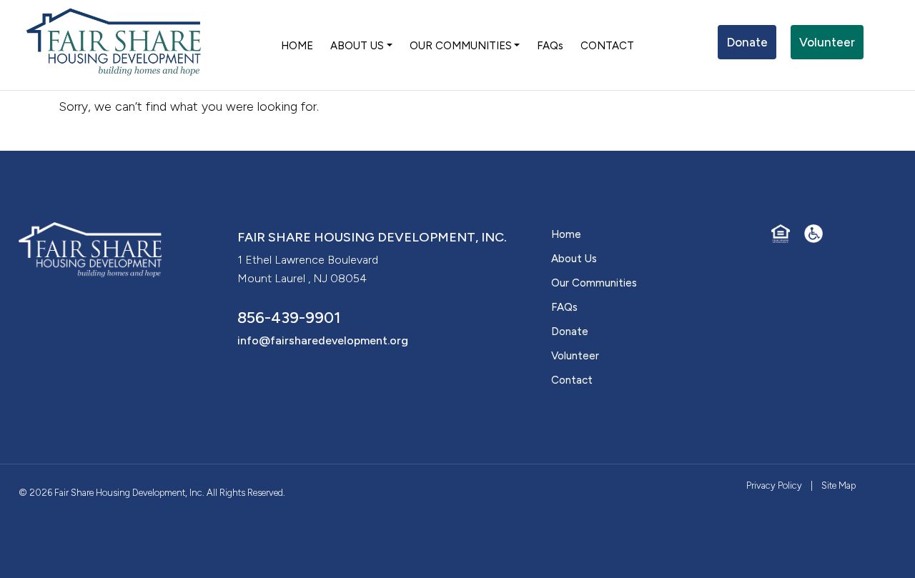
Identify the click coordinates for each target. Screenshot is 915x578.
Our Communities (594, 282)
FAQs (550, 45)
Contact (572, 380)
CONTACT (607, 45)
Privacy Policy (774, 485)
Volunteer (827, 42)
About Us (574, 258)
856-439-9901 (289, 317)
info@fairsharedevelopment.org (322, 340)
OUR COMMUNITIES (461, 45)
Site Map (838, 485)
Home (566, 234)
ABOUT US (357, 45)
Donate (747, 42)
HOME (297, 45)
